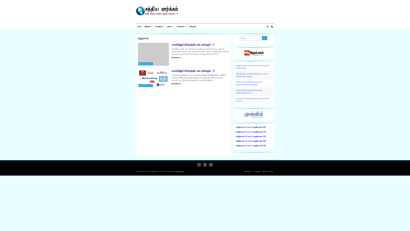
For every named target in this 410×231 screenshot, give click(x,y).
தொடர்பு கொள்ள (268, 171)
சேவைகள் (192, 26)
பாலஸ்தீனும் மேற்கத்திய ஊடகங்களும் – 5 (193, 44)
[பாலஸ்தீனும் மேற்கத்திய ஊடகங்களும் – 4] (153, 78)
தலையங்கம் (247, 171)
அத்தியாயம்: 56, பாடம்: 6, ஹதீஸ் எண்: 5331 (251, 136)
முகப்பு (139, 26)
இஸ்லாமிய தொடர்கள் (145, 64)
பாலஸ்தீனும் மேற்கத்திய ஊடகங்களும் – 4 (193, 70)
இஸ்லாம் (148, 26)
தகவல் (169, 26)
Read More (176, 57)
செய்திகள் (158, 26)
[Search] (264, 38)
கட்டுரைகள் (180, 26)
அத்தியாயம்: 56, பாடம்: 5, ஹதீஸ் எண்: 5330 (251, 141)
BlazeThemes (179, 171)
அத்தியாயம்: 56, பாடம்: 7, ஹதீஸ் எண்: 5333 (251, 127)
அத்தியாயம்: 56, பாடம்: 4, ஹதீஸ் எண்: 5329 (251, 145)
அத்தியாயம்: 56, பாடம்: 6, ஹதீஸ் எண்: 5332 (251, 132)
